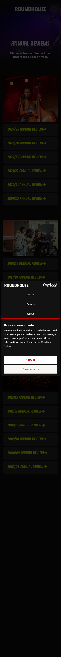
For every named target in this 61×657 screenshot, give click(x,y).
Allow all (30, 359)
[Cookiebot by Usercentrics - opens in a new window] (43, 285)
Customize (29, 369)
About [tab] (30, 313)
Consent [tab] (30, 294)
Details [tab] (30, 304)
